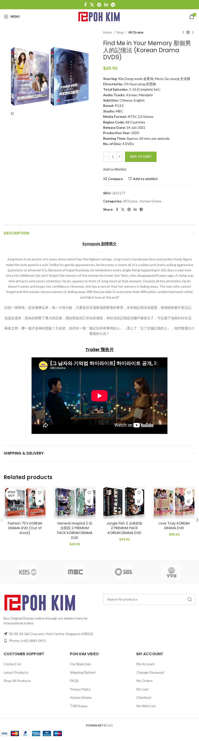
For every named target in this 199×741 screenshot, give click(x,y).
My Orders (144, 681)
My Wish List (146, 706)
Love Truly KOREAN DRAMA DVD (174, 526)
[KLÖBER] (172, 572)
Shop (120, 32)
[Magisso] (76, 572)
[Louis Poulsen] (124, 572)
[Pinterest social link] (99, 4)
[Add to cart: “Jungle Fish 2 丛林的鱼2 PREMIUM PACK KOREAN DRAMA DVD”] (139, 501)
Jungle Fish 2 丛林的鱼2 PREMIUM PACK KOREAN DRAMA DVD (124, 528)
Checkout (143, 697)
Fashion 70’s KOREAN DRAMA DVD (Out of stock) (25, 528)
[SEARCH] (189, 599)
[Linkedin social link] (106, 4)
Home (107, 32)
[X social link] (92, 4)
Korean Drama (150, 201)
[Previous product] (183, 32)
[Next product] (193, 32)
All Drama (135, 32)
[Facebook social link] (85, 4)
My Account (145, 664)
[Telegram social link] (112, 4)
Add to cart (141, 156)
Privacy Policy (80, 689)
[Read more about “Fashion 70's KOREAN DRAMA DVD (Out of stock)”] (39, 501)
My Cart (142, 689)
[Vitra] (28, 572)
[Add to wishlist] (39, 493)
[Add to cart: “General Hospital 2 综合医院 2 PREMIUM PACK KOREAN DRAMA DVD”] (89, 501)
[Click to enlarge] (12, 114)
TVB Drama (78, 706)
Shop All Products (17, 681)
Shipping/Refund (82, 672)
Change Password (150, 672)
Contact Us (12, 664)
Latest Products (16, 672)
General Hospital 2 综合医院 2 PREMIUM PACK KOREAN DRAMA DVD (74, 530)
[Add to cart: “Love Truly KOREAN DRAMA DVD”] (188, 501)
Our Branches (80, 664)
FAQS (74, 681)
